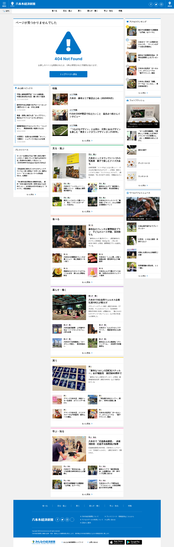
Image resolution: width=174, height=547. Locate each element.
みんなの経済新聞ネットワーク (43, 542)
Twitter (156, 4)
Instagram (161, 4)
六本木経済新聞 (22, 4)
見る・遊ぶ (67, 11)
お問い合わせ (111, 520)
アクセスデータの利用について (92, 520)
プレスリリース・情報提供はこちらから (120, 516)
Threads (72, 520)
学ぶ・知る (108, 11)
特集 (120, 11)
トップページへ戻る (68, 74)
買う (79, 11)
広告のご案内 (86, 523)
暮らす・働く (92, 11)
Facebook (151, 4)
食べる (54, 11)
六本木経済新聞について (90, 516)
